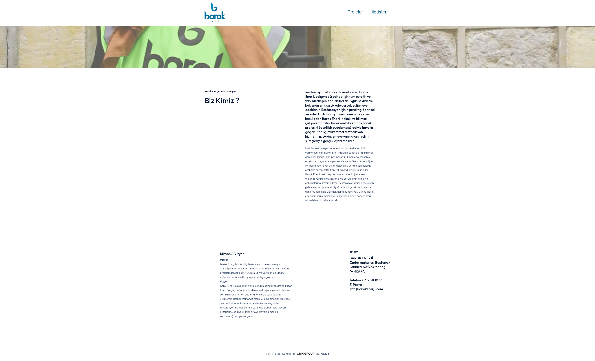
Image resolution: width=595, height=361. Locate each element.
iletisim (379, 12)
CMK (300, 353)
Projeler (355, 12)
